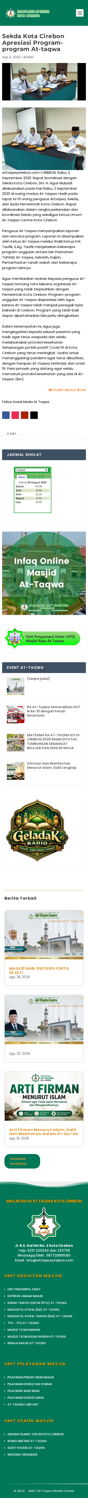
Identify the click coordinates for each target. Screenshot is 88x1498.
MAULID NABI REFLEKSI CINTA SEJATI (39, 970)
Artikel (28, 57)
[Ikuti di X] (34, 415)
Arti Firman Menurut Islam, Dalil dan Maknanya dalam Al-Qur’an (43, 1132)
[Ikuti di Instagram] (15, 415)
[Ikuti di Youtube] (24, 415)
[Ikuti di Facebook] (6, 415)
